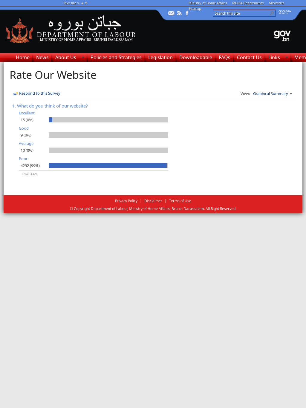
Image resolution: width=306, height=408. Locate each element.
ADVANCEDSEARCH (285, 12)
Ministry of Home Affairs (208, 3)
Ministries (276, 3)
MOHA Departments (248, 3)
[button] (272, 13)
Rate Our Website (53, 75)
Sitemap (195, 8)
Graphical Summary (270, 93)
